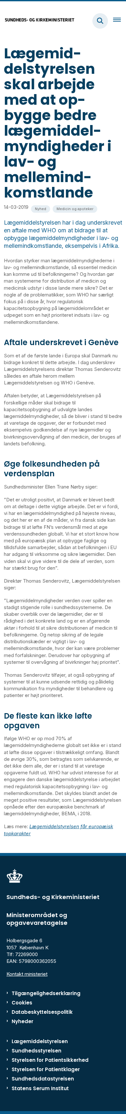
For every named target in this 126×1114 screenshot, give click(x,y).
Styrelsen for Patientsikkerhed (50, 1060)
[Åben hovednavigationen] (119, 21)
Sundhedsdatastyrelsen (43, 1078)
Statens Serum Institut (40, 1088)
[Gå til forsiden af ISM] (37, 20)
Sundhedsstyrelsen (36, 1050)
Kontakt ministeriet (26, 974)
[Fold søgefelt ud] (100, 21)
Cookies (22, 1002)
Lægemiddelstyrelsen (40, 1041)
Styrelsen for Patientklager (46, 1069)
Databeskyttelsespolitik (42, 1012)
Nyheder (22, 1021)
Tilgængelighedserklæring (46, 993)
